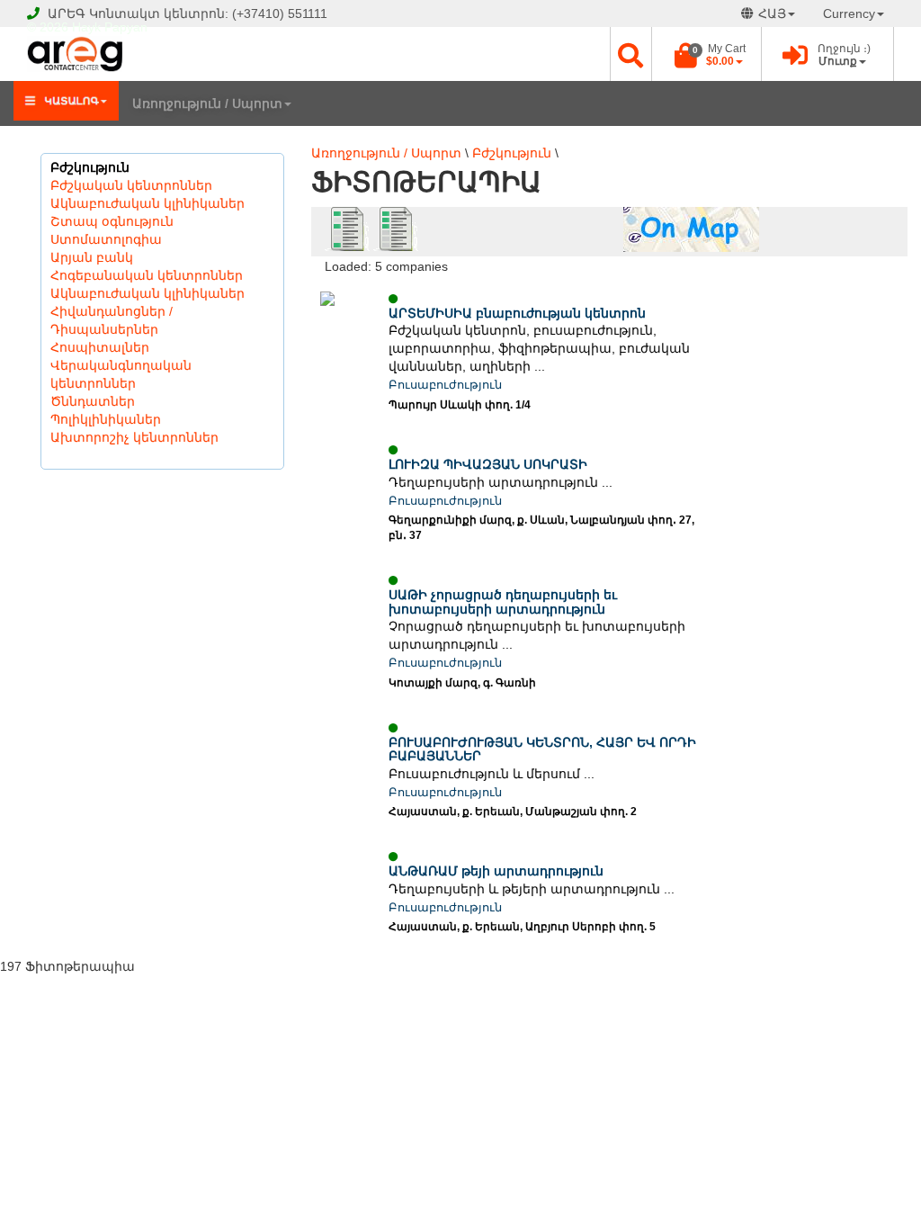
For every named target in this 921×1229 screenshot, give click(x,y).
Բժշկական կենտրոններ (131, 185)
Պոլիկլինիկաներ (105, 419)
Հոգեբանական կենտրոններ (146, 275)
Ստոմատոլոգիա (106, 239)
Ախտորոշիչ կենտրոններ (134, 437)
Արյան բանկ (91, 257)
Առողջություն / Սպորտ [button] (207, 103)
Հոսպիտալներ (99, 347)
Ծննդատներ (92, 401)
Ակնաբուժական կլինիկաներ (147, 203)
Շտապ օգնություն (112, 221)
